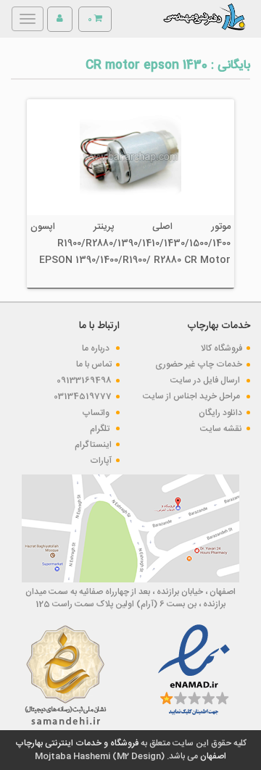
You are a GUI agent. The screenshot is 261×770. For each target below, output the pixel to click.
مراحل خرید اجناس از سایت (192, 396)
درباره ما (97, 348)
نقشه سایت (221, 429)
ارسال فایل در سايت (206, 380)
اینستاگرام (93, 445)
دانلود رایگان (220, 413)
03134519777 (83, 396)
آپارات (101, 460)
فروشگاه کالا (221, 348)
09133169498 (84, 380)
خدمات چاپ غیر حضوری (198, 364)
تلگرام (101, 429)
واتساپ (97, 413)
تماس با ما (94, 364)
